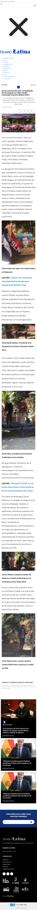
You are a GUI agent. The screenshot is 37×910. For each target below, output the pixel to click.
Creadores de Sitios (23, 907)
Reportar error (6, 864)
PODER (5, 60)
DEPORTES (6, 66)
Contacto (5, 866)
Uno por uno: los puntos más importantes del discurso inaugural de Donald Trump (17, 281)
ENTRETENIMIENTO (9, 76)
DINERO (5, 62)
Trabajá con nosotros (8, 869)
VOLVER (32, 85)
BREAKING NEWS (8, 58)
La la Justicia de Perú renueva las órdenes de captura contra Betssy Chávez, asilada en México (16, 730)
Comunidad (6, 78)
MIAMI (5, 70)
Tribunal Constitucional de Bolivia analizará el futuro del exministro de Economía (17, 763)
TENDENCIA (6, 68)
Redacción (6, 859)
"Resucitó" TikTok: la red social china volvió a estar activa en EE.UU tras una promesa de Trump (18, 487)
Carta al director (7, 862)
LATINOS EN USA (8, 64)
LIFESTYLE (6, 72)
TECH (5, 74)
